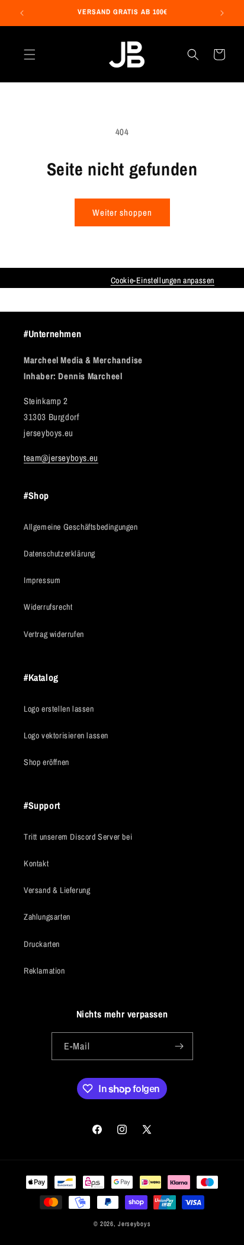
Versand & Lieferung (57, 890)
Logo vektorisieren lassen (66, 735)
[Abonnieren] (179, 1046)
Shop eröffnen (46, 762)
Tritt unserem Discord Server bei (78, 836)
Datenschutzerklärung (59, 553)
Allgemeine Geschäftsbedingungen (81, 526)
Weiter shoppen (122, 212)
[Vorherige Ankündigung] (22, 13)
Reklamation (44, 970)
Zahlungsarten (47, 916)
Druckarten (42, 944)
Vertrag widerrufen (54, 634)
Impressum (42, 580)
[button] (30, 54)
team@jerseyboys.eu (61, 458)
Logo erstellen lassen (59, 708)
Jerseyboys (134, 1224)
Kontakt (36, 863)
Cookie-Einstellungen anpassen (162, 280)
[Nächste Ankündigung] (222, 13)
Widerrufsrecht (48, 606)
